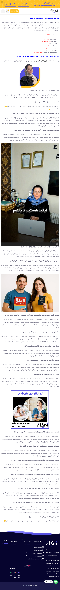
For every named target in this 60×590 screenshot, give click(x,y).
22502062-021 (48, 35)
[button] (30, 194)
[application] (30, 194)
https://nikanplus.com (46, 41)
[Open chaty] (56, 582)
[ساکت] (54, 244)
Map (11, 576)
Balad (19, 577)
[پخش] (3, 244)
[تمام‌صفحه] (57, 244)
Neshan (15, 577)
